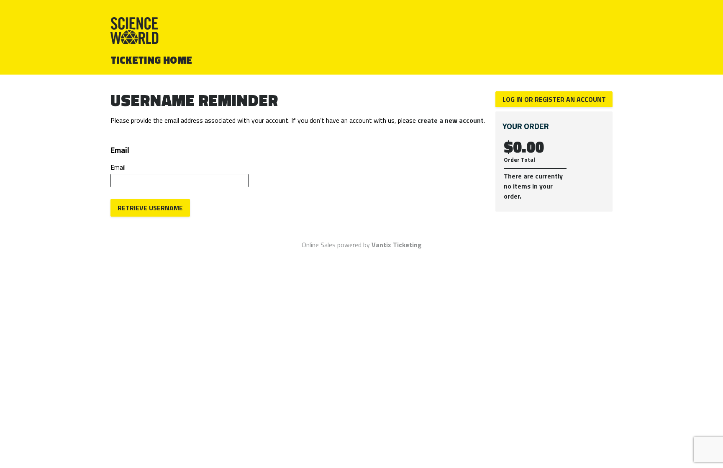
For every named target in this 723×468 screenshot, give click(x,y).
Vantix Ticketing (397, 245)
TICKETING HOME (151, 59)
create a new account (451, 120)
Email (118, 167)
